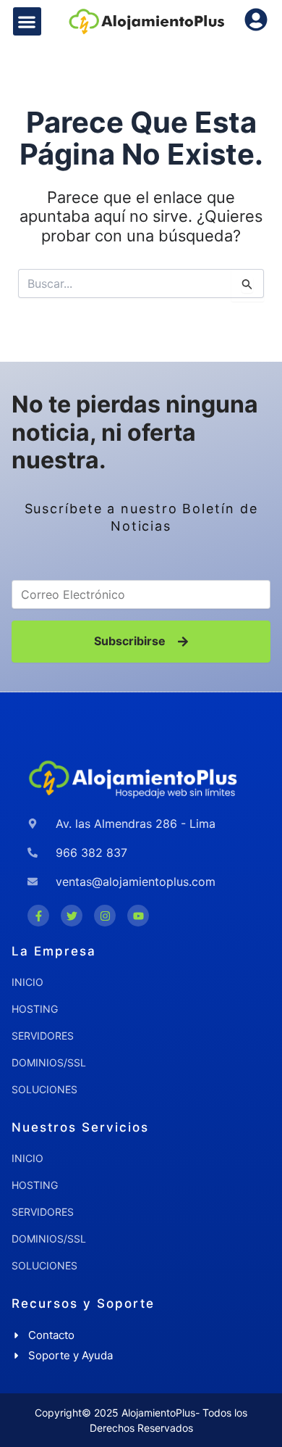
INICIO (27, 982)
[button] (27, 21)
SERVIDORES (43, 1035)
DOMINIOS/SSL (49, 1062)
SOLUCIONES (44, 1089)
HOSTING (35, 1009)
